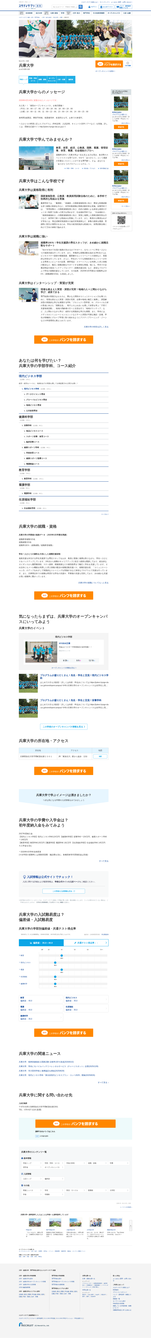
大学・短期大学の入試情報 (27, 1284)
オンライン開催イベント (78, 1251)
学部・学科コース (33, 79)
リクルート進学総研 (36, 1318)
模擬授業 (57, 1251)
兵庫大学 (26, 65)
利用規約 (116, 1290)
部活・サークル (72, 1190)
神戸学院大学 (50, 1230)
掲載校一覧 (116, 1299)
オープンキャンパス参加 (104, 71)
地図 (100, 756)
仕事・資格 (54, 13)
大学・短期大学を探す (26, 1278)
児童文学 (103, 1294)
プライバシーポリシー (120, 1292)
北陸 (42, 1294)
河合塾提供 (105, 934)
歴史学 (84, 1294)
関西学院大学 (111, 1230)
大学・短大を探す (47, 17)
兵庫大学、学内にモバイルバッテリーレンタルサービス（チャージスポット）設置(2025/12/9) (58, 1066)
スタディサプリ (24, 1318)
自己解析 (39, 13)
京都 (24, 1256)
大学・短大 (76, 13)
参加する (121, 127)
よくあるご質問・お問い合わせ (121, 2)
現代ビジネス (26, 962)
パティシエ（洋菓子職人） (92, 1287)
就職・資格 (42, 79)
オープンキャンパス (114, 13)
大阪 (28, 1256)
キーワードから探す (119, 1301)
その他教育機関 (98, 13)
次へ (130, 1225)
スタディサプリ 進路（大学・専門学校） (29, 17)
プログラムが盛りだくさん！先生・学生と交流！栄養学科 (70, 700)
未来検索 (29, 13)
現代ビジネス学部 (30, 376)
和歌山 (40, 1256)
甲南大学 (29, 1230)
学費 (111, 1163)
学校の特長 (70, 1163)
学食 (24, 1194)
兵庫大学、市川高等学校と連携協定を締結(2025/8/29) (41, 1071)
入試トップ (27, 1179)
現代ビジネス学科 (31, 389)
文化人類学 (91, 1294)
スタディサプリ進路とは (89, 2)
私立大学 (55, 17)
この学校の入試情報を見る (62, 891)
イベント (51, 1251)
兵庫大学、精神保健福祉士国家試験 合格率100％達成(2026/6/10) (46, 1062)
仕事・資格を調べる (88, 1278)
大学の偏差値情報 (24, 1287)
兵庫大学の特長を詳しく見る (96, 327)
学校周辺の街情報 (118, 1303)
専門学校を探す (57, 1278)
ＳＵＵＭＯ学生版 (49, 1318)
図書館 (90, 1190)
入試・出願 (127, 13)
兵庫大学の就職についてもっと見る (93, 583)
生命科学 (93, 1296)
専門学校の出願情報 (58, 1284)
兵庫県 (40, 1251)
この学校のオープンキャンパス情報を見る (63, 727)
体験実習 (63, 1251)
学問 (62, 13)
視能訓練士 (97, 1285)
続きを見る (125, 123)
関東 (29, 1294)
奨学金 (25, 1167)
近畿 (20, 1296)
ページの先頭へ (127, 1207)
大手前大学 (90, 1230)
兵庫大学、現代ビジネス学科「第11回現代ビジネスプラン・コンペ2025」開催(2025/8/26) (57, 1075)
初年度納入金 (104, 168)
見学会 (45, 1251)
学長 (46, 1190)
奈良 (35, 1256)
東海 (38, 1294)
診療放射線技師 (98, 1283)
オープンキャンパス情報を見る (63, 668)
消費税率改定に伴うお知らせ (122, 1310)
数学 (88, 1296)
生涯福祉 (24, 977)
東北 (25, 1294)
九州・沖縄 (34, 1296)
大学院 (112, 1190)
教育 (22, 955)
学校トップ (23, 79)
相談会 (69, 1251)
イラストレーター (87, 1283)
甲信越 (34, 1294)
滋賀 (20, 1256)
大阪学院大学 (71, 1230)
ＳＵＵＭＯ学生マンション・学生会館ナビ (69, 1318)
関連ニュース (28, 1190)
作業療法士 (89, 1285)
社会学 (97, 1294)
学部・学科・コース (73, 168)
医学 (83, 1296)
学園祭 (47, 1194)
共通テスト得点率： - (87, 943)
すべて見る (104, 514)
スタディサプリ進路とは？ (121, 1287)
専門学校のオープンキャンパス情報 (63, 1281)
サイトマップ (104, 2)
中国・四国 (26, 1296)
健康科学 (24, 984)
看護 (22, 970)
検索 (81, 7)
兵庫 (61, 17)
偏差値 (70, 79)
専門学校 (86, 13)
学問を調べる (86, 1290)
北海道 (21, 1294)
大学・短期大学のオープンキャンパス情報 (32, 1281)
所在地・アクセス (89, 168)
